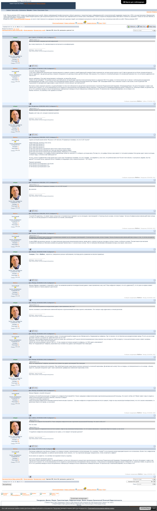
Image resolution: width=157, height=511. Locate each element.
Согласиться (145, 508)
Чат (108, 502)
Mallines (15, 68)
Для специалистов (85, 502)
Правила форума (91, 23)
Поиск (35, 10)
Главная (8, 10)
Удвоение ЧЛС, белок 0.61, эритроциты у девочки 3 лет (60, 30)
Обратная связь (80, 503)
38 (55, 251)
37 (55, 233)
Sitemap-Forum (32, 3)
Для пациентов (75, 502)
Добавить (154, 11)
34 (57, 137)
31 (55, 37)
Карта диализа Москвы (68, 503)
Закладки (149, 11)
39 (55, 282)
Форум (104, 502)
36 (57, 213)
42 (55, 359)
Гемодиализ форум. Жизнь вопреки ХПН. (12, 30)
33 (57, 106)
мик (14, 28)
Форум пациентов (28, 30)
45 (54, 448)
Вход (46, 10)
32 (55, 68)
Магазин (79, 505)
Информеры (22, 10)
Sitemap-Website (41, 3)
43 (55, 390)
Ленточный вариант (58, 23)
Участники (80, 23)
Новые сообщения (70, 23)
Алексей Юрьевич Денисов (22, 19)
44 (55, 417)
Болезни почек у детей (39, 30)
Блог (111, 502)
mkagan (17, 28)
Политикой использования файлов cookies (101, 508)
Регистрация (41, 10)
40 (55, 302)
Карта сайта (15, 10)
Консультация (89, 503)
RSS (25, 3)
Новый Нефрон (57, 503)
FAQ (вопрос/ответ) (96, 502)
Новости (68, 502)
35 (57, 182)
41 (55, 333)
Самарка (15, 233)
